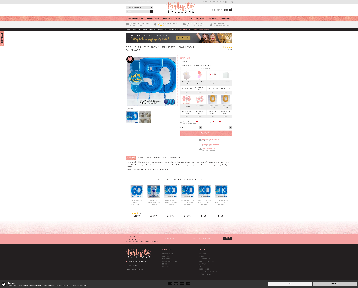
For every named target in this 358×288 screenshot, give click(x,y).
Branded (165, 264)
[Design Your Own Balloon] (179, 38)
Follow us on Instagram (232, 2)
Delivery (148, 158)
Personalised (167, 254)
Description (131, 158)
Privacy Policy (204, 259)
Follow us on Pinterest (229, 2)
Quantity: (183, 127)
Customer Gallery (206, 274)
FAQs (164, 158)
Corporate (225, 19)
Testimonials (204, 269)
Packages (166, 259)
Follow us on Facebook (223, 2)
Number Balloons (169, 261)
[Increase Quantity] (230, 127)
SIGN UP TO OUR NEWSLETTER (142, 239)
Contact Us (141, 2)
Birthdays (166, 256)
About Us (202, 264)
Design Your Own (135, 19)
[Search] (151, 11)
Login (148, 2)
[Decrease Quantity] (200, 127)
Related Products (174, 158)
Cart (230, 10)
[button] (127, 38)
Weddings (166, 266)
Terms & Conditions (206, 261)
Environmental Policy (208, 271)
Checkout (217, 10)
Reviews (2, 38)
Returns (157, 158)
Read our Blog (226, 2)
